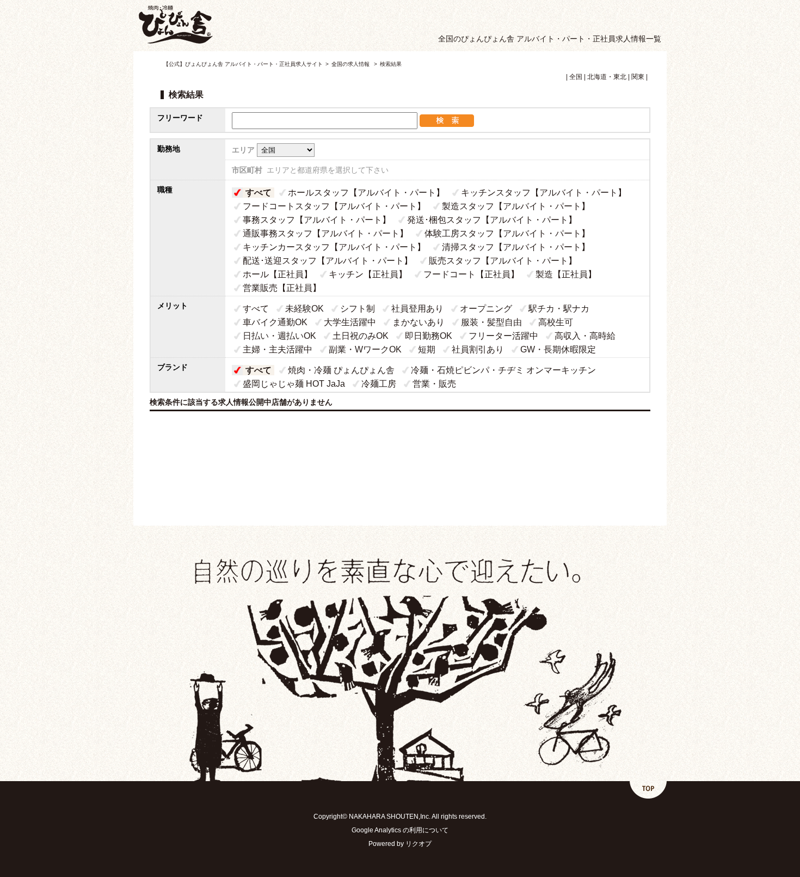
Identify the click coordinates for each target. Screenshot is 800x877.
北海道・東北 (606, 77)
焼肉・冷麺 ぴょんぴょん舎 (341, 370)
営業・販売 (434, 383)
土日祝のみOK (361, 335)
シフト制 (357, 308)
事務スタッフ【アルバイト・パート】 (317, 219)
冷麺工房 (378, 383)
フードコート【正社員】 (471, 274)
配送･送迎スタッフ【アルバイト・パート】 (328, 260)
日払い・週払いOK (279, 335)
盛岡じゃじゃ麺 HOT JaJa (294, 383)
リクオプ (418, 844)
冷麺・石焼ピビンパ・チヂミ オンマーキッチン (503, 370)
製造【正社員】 (566, 274)
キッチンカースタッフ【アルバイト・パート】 (334, 247)
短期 (426, 349)
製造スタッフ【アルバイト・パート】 (516, 206)
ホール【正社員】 (277, 274)
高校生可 (555, 322)
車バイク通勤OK (275, 322)
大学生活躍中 (350, 322)
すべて (258, 192)
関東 (637, 77)
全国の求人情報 (351, 64)
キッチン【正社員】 (368, 274)
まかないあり (418, 322)
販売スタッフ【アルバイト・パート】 (503, 260)
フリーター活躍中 (503, 335)
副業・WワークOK (365, 349)
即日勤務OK (428, 335)
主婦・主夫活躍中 (277, 349)
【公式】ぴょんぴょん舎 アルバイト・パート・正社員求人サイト (243, 64)
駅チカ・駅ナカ (558, 308)
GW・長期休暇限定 (558, 349)
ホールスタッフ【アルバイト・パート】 (366, 192)
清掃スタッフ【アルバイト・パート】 (516, 247)
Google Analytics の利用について (400, 830)
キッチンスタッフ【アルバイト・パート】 (543, 192)
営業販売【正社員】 (282, 288)
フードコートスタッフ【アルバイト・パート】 (334, 206)
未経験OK (304, 308)
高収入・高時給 (585, 335)
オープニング (486, 308)
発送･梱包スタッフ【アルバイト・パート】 (492, 219)
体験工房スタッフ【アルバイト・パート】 (507, 233)
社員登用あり (417, 308)
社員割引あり (478, 349)
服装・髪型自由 (491, 322)
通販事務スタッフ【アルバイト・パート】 (325, 233)
